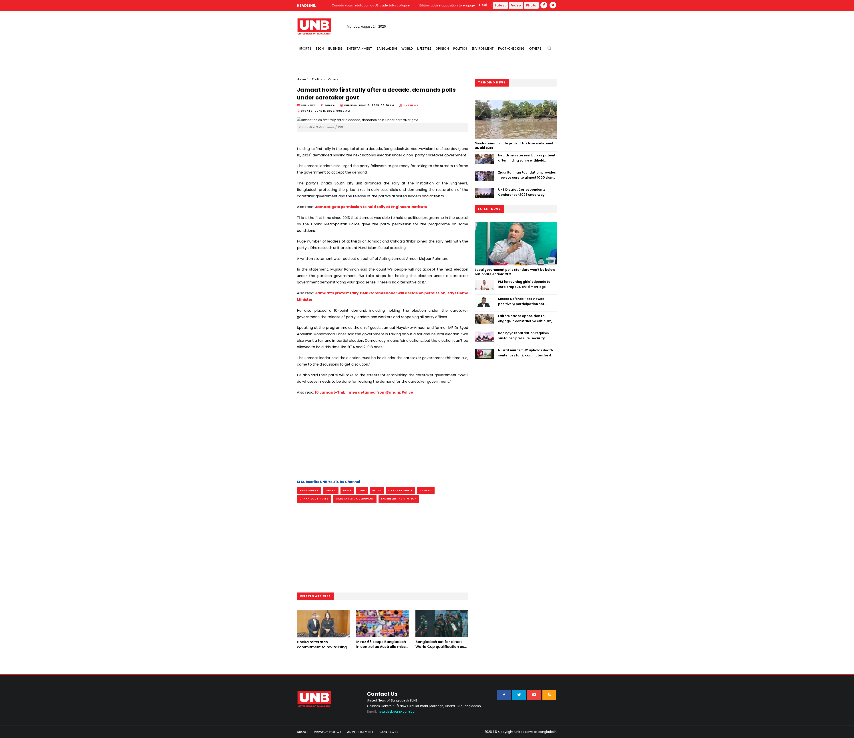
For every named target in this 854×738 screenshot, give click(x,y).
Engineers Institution (399, 498)
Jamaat (426, 490)
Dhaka (331, 490)
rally (347, 490)
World (407, 48)
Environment (482, 48)
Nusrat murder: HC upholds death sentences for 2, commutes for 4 (525, 352)
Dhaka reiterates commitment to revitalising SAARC (322, 647)
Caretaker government (355, 498)
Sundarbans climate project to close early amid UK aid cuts (514, 145)
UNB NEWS (410, 105)
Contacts (389, 732)
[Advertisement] (382, 436)
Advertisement (360, 732)
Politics (460, 48)
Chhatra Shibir (400, 490)
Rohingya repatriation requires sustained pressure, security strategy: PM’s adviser (523, 336)
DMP (362, 490)
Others (535, 48)
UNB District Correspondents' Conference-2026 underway (522, 192)
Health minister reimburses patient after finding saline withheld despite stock (527, 158)
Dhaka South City (314, 498)
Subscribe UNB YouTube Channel (330, 481)
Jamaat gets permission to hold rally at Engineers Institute (371, 206)
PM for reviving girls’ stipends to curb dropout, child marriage (524, 284)
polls (376, 490)
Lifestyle (424, 48)
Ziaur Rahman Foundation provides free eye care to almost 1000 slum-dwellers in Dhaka (527, 175)
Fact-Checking (511, 48)
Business (335, 48)
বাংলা (483, 5)
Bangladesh (387, 48)
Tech (320, 48)
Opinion (442, 48)
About (302, 732)
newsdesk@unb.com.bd (391, 711)
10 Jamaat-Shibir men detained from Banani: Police (364, 392)
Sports (305, 48)
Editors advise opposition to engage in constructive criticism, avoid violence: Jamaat (525, 319)
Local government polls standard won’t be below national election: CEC (515, 271)
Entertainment (359, 48)
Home (301, 79)
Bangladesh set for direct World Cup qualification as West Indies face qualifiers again (439, 649)
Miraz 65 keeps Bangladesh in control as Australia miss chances (381, 646)
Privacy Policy (328, 732)
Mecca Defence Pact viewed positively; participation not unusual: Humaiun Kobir (521, 301)
